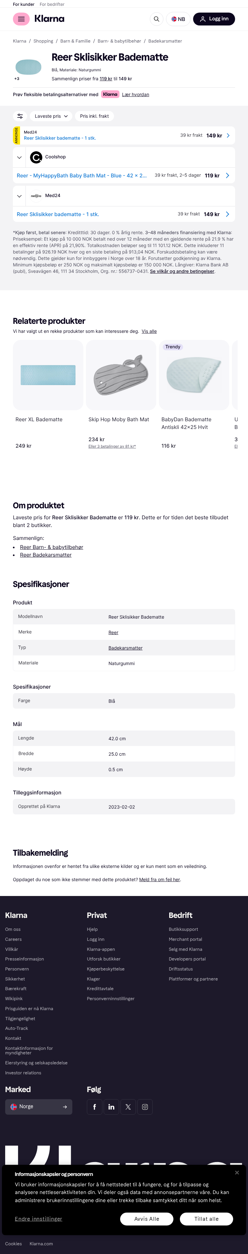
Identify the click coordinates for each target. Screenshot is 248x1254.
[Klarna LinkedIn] (111, 1107)
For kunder (24, 4)
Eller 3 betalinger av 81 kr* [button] (112, 446)
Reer (113, 632)
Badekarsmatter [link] (165, 41)
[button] (178, 19)
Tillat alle (206, 1219)
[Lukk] (237, 1172)
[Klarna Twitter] (128, 1107)
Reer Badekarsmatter (46, 555)
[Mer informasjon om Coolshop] (19, 157)
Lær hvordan (135, 94)
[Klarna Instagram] (145, 1107)
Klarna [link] (19, 41)
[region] (124, 1200)
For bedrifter (52, 4)
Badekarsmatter (125, 648)
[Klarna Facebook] (94, 1107)
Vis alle (149, 331)
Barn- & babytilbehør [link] (119, 41)
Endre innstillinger (38, 1219)
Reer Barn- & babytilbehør (51, 547)
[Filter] (20, 116)
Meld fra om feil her (159, 879)
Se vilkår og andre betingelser (182, 271)
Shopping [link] (43, 41)
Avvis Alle (147, 1219)
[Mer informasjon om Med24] (19, 196)
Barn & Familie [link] (75, 41)
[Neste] (226, 394)
